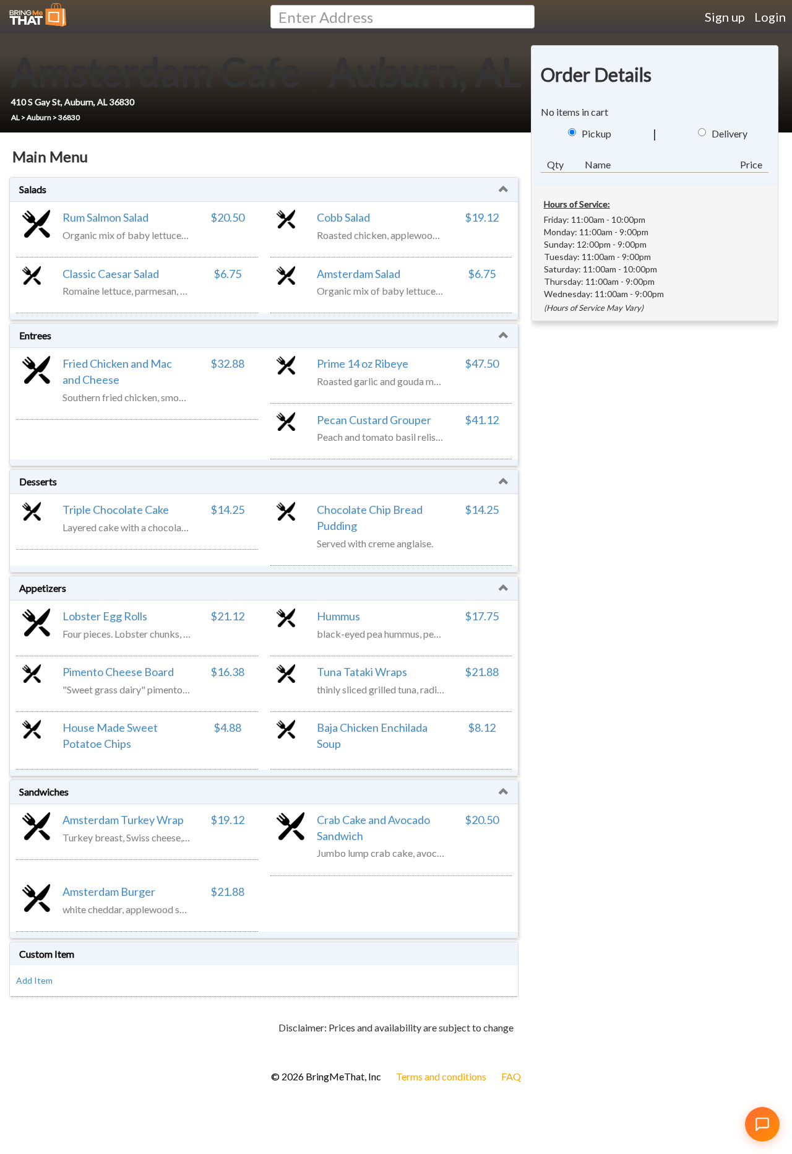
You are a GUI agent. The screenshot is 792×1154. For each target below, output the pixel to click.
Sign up (725, 16)
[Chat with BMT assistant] (762, 1124)
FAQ (511, 1076)
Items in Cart (31, 1048)
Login (770, 16)
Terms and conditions (441, 1076)
